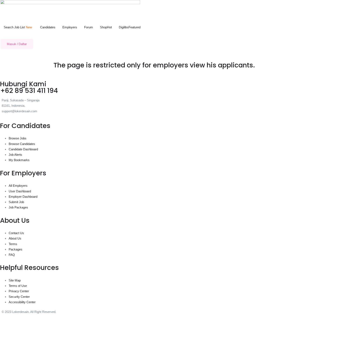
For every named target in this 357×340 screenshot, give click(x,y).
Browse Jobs (17, 138)
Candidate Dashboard (23, 149)
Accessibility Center (22, 302)
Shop (106, 27)
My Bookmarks (19, 160)
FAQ (12, 254)
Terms (13, 244)
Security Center (19, 296)
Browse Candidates (22, 144)
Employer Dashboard (23, 196)
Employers (69, 27)
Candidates (47, 27)
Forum (88, 27)
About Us (15, 238)
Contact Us (16, 233)
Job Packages (18, 207)
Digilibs (129, 27)
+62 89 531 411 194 (29, 90)
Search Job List (18, 27)
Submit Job (16, 202)
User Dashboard (20, 191)
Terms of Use (18, 285)
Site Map (15, 280)
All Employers (18, 185)
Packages (15, 249)
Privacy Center (19, 291)
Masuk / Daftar (17, 44)
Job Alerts (15, 154)
